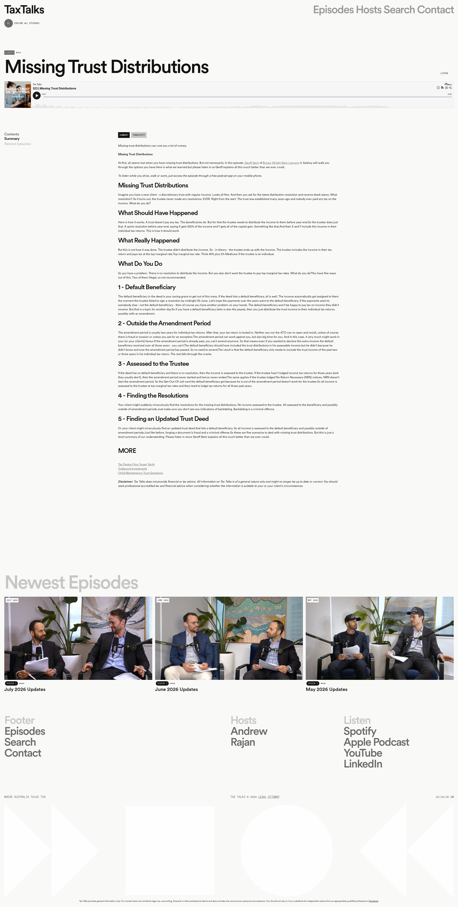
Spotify (360, 730)
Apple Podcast (376, 741)
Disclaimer (373, 901)
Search (399, 9)
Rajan (242, 741)
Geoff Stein (252, 163)
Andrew (248, 730)
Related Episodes (17, 143)
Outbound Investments (132, 468)
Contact (435, 9)
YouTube (363, 752)
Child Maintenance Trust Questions (140, 473)
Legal (262, 797)
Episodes (333, 9)
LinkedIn (363, 763)
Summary (12, 138)
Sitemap (273, 797)
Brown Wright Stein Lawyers (281, 163)
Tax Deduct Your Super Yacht (136, 464)
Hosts (368, 9)
